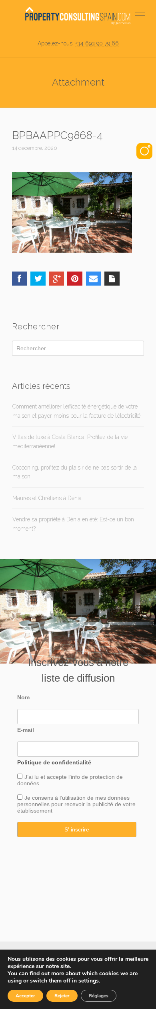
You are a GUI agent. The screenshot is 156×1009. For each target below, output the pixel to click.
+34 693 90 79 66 (97, 43)
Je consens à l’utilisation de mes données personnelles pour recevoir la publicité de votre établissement (76, 804)
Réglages (98, 996)
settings (88, 980)
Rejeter (62, 996)
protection (101, 777)
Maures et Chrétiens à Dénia (47, 498)
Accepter (25, 996)
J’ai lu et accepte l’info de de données (70, 780)
